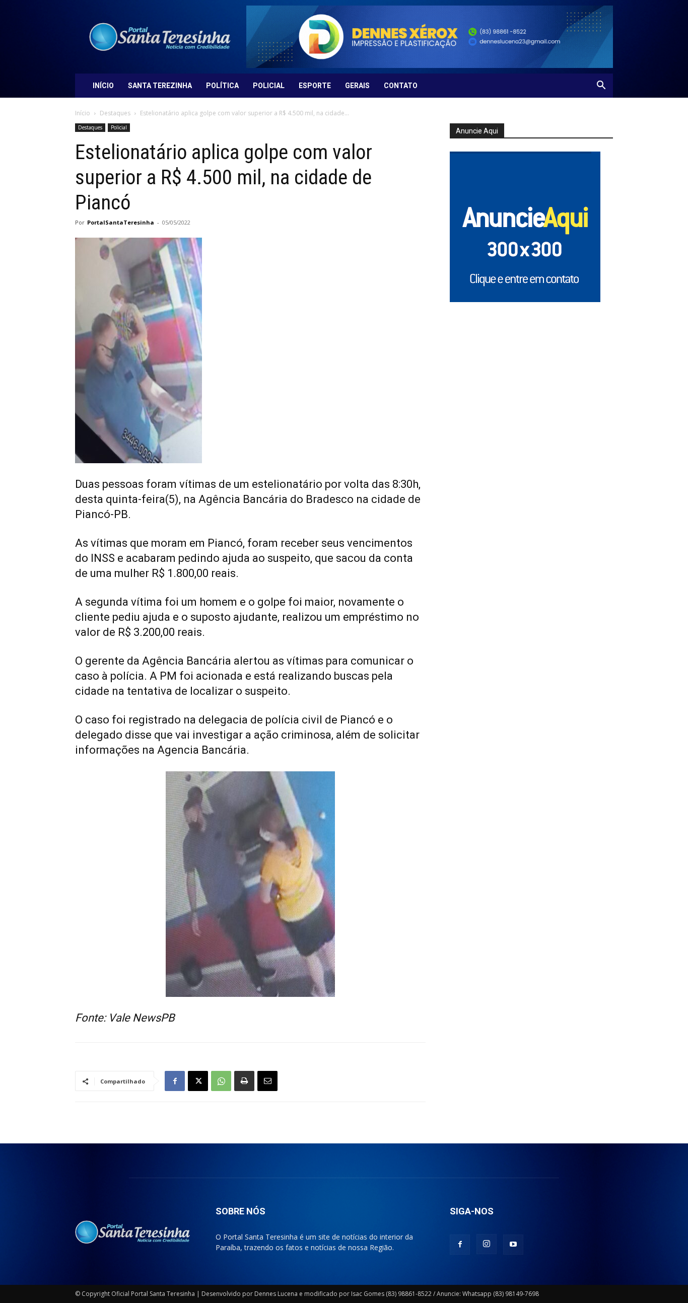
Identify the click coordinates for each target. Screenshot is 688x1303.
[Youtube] (513, 1245)
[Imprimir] (244, 1081)
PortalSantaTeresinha (120, 222)
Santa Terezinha (160, 86)
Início (103, 86)
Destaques (115, 113)
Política (222, 86)
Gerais (357, 86)
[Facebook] (175, 1081)
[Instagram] (486, 1244)
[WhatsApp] (221, 1081)
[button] (601, 86)
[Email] (267, 1081)
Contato (401, 86)
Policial (269, 86)
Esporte (315, 86)
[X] (198, 1081)
